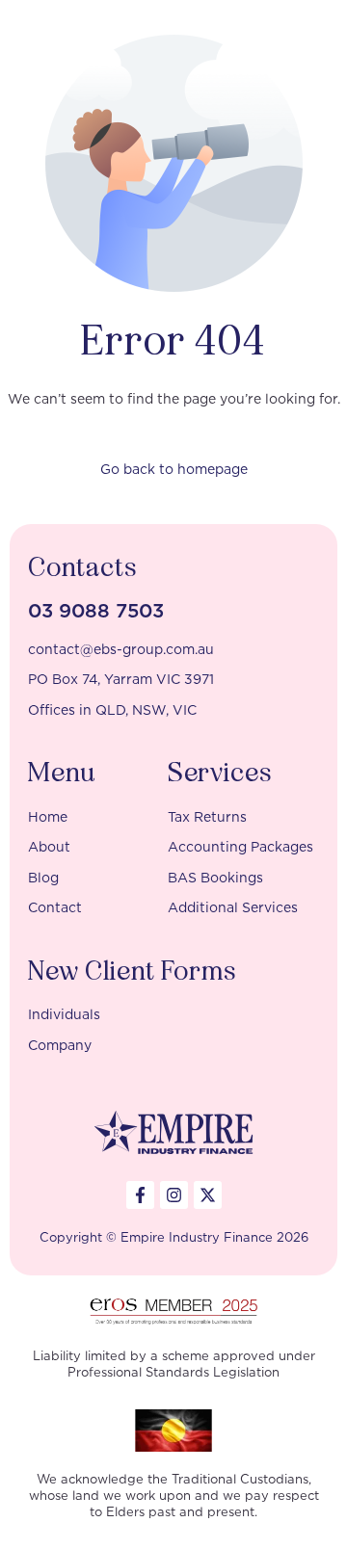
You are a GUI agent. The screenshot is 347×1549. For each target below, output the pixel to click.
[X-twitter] (208, 1195)
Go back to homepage (174, 469)
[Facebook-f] (140, 1195)
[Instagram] (174, 1195)
